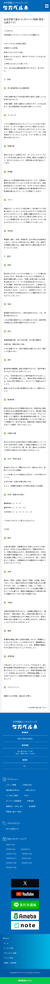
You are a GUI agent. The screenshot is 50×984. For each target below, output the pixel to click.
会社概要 (32, 806)
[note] (25, 928)
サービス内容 (8, 948)
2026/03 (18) (11, 863)
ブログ (26, 795)
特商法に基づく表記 (13, 812)
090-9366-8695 (25, 738)
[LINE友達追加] (25, 908)
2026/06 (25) (27, 854)
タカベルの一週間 (10, 953)
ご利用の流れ (27, 785)
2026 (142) (10, 844)
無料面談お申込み (13, 790)
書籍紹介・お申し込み (14, 806)
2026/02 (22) (27, 863)
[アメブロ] (25, 918)
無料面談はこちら (25, 980)
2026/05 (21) (11, 858)
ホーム (6, 943)
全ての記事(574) (12, 829)
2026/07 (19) (11, 854)
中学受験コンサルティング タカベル (15, 6)
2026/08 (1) (25, 849)
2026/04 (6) (26, 858)
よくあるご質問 (12, 795)
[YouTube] (25, 897)
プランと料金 (8, 958)
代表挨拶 (30, 801)
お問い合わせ (30, 790)
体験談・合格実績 (10, 963)
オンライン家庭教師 (13, 801)
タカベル (22, 973)
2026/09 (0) (10, 849)
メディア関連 (11, 785)
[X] (25, 886)
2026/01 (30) (11, 867)
